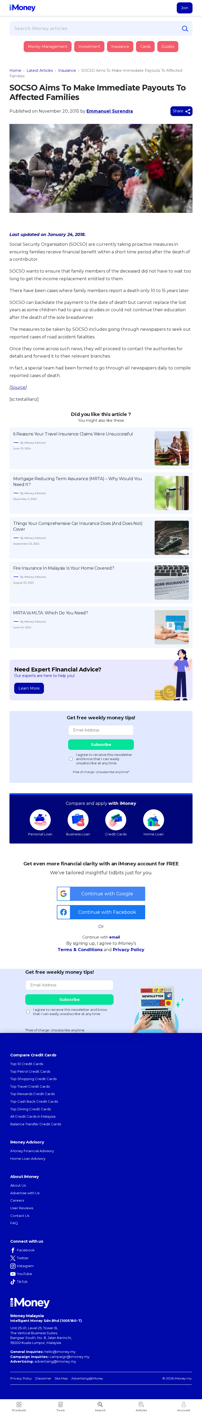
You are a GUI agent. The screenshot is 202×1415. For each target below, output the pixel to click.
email (114, 937)
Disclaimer (43, 1378)
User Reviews (21, 1208)
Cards (145, 46)
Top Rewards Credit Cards (32, 1094)
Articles (141, 1410)
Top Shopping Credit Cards (33, 1079)
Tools (60, 1410)
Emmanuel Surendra (110, 111)
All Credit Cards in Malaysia (32, 1116)
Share (178, 111)
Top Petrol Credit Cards (30, 1071)
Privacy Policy (128, 949)
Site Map (61, 1378)
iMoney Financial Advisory (32, 1151)
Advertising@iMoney (87, 1378)
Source (18, 387)
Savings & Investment (43, 81)
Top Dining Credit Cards (30, 1109)
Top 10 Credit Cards (26, 1064)
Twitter (23, 1258)
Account (183, 1410)
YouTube (24, 1274)
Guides (167, 46)
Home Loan (154, 834)
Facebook (26, 1250)
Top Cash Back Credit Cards (34, 1101)
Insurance (34, 66)
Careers (17, 1200)
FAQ (14, 1223)
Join (184, 8)
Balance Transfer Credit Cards (35, 1124)
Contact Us (19, 1215)
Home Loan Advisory (28, 1158)
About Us (18, 1185)
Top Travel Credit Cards (30, 1086)
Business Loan (78, 834)
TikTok (22, 1281)
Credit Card (35, 51)
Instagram (25, 1266)
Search (100, 1410)
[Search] (185, 28)
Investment (89, 46)
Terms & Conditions (80, 949)
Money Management (47, 46)
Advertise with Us (24, 1193)
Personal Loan (40, 834)
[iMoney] (22, 7)
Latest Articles (40, 70)
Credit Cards (116, 834)
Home (15, 70)
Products (19, 1410)
